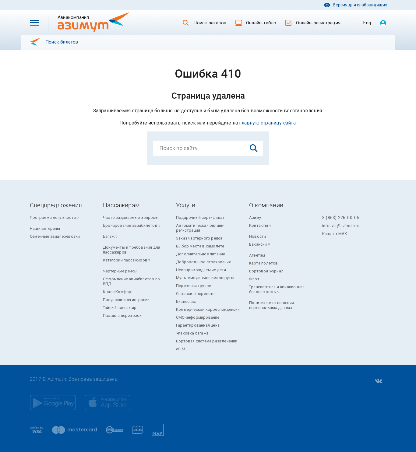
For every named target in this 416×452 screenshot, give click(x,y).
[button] (34, 22)
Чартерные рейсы (120, 271)
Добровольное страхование (203, 262)
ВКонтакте (378, 381)
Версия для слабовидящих (360, 4)
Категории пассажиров (125, 260)
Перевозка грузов (193, 285)
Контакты (258, 225)
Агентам (257, 255)
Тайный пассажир (119, 307)
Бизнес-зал (187, 301)
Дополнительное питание (200, 254)
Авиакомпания (83, 17)
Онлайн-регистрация (318, 23)
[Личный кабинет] (383, 23)
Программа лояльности (53, 217)
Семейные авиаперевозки (55, 236)
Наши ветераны (45, 228)
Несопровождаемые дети (201, 270)
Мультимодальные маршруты (205, 277)
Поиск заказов (209, 23)
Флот (254, 279)
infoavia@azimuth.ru (340, 225)
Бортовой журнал (266, 271)
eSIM (180, 349)
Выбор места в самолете (200, 246)
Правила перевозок (122, 315)
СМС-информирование (198, 317)
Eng (367, 23)
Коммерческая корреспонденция (208, 309)
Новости (257, 236)
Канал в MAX (334, 233)
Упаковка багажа (192, 333)
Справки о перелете (195, 293)
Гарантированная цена (198, 325)
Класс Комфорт (118, 291)
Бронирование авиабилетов (130, 225)
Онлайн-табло (261, 23)
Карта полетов (263, 263)
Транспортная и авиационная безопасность (277, 289)
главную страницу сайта (267, 123)
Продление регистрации (126, 299)
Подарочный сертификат (200, 217)
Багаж (109, 236)
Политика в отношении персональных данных (271, 305)
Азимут (256, 217)
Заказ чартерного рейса (199, 238)
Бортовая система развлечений (207, 341)
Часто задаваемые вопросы (130, 217)
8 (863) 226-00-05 (340, 217)
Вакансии (258, 244)
